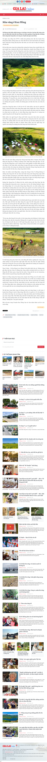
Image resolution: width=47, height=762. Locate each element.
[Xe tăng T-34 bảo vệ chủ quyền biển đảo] (10, 404)
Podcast (20, 3)
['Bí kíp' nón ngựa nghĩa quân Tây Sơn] (10, 663)
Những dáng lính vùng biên (17, 378)
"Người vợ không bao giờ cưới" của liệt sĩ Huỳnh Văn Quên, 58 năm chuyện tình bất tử (31, 674)
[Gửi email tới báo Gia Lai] (24, 1)
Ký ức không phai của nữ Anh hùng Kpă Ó (31, 616)
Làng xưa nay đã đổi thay (39, 364)
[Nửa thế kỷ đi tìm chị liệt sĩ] (10, 555)
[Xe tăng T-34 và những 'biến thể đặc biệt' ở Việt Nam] (10, 417)
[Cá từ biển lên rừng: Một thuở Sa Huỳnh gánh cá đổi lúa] (10, 634)
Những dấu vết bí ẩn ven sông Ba (8, 518)
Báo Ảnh (10, 3)
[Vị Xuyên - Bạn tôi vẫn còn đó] (10, 542)
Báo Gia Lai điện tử (23, 9)
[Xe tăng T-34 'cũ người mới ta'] (10, 430)
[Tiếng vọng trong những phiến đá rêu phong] (10, 717)
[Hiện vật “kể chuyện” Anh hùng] (10, 470)
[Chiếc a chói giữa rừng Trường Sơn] (9, 646)
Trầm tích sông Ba (39, 377)
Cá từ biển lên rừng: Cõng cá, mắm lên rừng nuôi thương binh (31, 591)
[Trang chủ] (4, 14)
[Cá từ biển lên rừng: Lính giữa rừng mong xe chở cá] (10, 581)
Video (5, 3)
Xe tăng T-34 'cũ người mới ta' (28, 426)
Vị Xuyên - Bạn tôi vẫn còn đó (27, 537)
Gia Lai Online (9, 746)
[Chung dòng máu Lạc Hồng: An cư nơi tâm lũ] (23, 511)
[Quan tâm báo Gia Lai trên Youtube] (22, 1)
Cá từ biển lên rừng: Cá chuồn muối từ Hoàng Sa (30, 564)
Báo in (15, 3)
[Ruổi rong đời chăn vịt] (29, 373)
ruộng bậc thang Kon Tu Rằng (23, 314)
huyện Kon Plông (34, 314)
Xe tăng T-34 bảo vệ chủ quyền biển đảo (30, 399)
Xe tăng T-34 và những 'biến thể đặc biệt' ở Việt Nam (31, 413)
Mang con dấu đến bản (7, 378)
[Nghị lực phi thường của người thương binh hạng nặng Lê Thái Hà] (23, 646)
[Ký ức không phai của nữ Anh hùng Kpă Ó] (10, 621)
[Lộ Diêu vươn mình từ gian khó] (7, 359)
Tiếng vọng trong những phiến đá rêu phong (31, 713)
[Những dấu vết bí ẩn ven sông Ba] (9, 511)
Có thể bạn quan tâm (12, 354)
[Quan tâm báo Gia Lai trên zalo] (20, 1)
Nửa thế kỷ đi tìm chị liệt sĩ (26, 550)
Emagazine (35, 3)
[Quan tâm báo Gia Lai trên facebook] (17, 1)
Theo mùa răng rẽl (26, 603)
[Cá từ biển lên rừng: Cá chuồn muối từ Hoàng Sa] (10, 568)
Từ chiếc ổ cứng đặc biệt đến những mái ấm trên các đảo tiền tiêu (31, 700)
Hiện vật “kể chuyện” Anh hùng (28, 465)
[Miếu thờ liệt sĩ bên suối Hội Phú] (10, 528)
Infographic (42, 3)
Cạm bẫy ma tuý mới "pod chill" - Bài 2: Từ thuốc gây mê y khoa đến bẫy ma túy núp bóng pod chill (31, 480)
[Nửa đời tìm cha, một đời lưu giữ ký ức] (10, 456)
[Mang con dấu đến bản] (7, 373)
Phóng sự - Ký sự (6, 18)
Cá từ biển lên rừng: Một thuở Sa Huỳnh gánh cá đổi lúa (30, 630)
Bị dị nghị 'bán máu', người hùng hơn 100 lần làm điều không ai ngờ (31, 687)
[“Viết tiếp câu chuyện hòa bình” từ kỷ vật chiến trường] (29, 359)
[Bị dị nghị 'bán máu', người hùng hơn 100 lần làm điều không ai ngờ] (10, 690)
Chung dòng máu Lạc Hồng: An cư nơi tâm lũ (23, 518)
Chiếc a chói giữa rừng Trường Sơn (8, 652)
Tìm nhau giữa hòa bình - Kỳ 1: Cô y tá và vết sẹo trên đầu (17, 365)
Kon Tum (41, 314)
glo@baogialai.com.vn (9, 752)
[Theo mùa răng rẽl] (10, 608)
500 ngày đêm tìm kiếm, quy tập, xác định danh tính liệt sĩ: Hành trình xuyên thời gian (31, 729)
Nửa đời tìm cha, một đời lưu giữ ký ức (32, 452)
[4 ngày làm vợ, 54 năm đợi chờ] (37, 646)
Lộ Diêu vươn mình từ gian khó (7, 364)
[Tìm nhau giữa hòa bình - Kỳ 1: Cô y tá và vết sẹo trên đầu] (18, 359)
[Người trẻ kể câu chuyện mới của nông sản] (10, 443)
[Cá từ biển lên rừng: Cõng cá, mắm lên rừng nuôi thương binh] (10, 594)
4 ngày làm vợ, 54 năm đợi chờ (37, 652)
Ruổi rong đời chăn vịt (28, 378)
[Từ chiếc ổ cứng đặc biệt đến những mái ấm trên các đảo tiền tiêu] (10, 704)
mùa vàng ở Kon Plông (7, 317)
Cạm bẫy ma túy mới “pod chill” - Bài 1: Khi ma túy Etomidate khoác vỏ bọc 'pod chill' (31, 494)
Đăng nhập (28, 1)
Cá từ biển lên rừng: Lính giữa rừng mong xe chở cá (31, 578)
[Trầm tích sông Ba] (39, 373)
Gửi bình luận (41, 346)
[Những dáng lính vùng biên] (18, 373)
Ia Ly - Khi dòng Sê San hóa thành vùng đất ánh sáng (36, 518)
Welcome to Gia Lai (27, 3)
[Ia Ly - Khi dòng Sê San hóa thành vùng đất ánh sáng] (37, 511)
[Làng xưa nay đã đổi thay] (39, 359)
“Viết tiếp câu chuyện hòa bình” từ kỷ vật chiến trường (28, 365)
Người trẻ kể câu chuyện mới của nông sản (31, 439)
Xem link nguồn (40, 307)
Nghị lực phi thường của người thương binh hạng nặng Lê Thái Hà (23, 653)
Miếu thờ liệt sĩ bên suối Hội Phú (28, 524)
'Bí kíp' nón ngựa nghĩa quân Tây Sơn (30, 659)
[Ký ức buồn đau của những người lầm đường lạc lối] (10, 389)
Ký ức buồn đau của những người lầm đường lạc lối (31, 385)
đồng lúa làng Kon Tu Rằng (10, 314)
